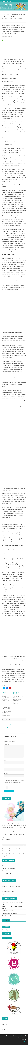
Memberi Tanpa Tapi (6, 870)
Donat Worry (11, 891)
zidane (3, 891)
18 (9, 852)
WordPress (24, 1041)
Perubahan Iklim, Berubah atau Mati (10, 913)
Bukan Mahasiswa (11, 894)
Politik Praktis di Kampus (7, 910)
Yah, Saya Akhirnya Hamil (15, 886)
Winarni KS (5, 18)
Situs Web (6, 773)
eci (2, 884)
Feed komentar (5, 1027)
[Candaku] (7, 697)
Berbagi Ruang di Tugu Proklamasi (9, 915)
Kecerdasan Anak (10, 884)
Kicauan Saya (5, 930)
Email (5, 767)
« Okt (3, 856)
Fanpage (7, 920)
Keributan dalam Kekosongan (8, 868)
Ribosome (23, 1035)
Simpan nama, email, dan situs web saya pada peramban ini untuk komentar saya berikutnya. (14, 782)
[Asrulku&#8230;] (7, 710)
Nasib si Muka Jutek (6, 873)
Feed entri (4, 1024)
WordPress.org (5, 1029)
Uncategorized (7, 719)
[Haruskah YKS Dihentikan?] (19, 698)
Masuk (3, 1022)
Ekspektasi (4, 876)
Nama (5, 760)
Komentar (6, 744)
